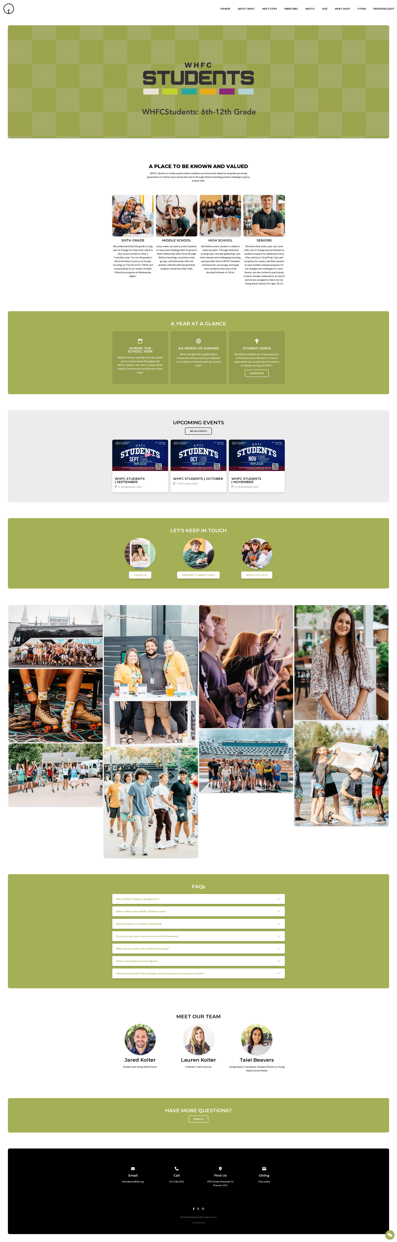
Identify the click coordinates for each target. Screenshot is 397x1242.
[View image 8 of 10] (246, 761)
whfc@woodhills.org (133, 1181)
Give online (264, 1181)
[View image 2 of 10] (55, 705)
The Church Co (198, 1222)
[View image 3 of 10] (55, 775)
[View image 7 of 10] (246, 666)
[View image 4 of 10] (150, 675)
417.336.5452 (176, 1181)
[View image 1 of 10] (55, 636)
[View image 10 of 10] (341, 774)
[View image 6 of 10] (150, 802)
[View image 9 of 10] (341, 662)
